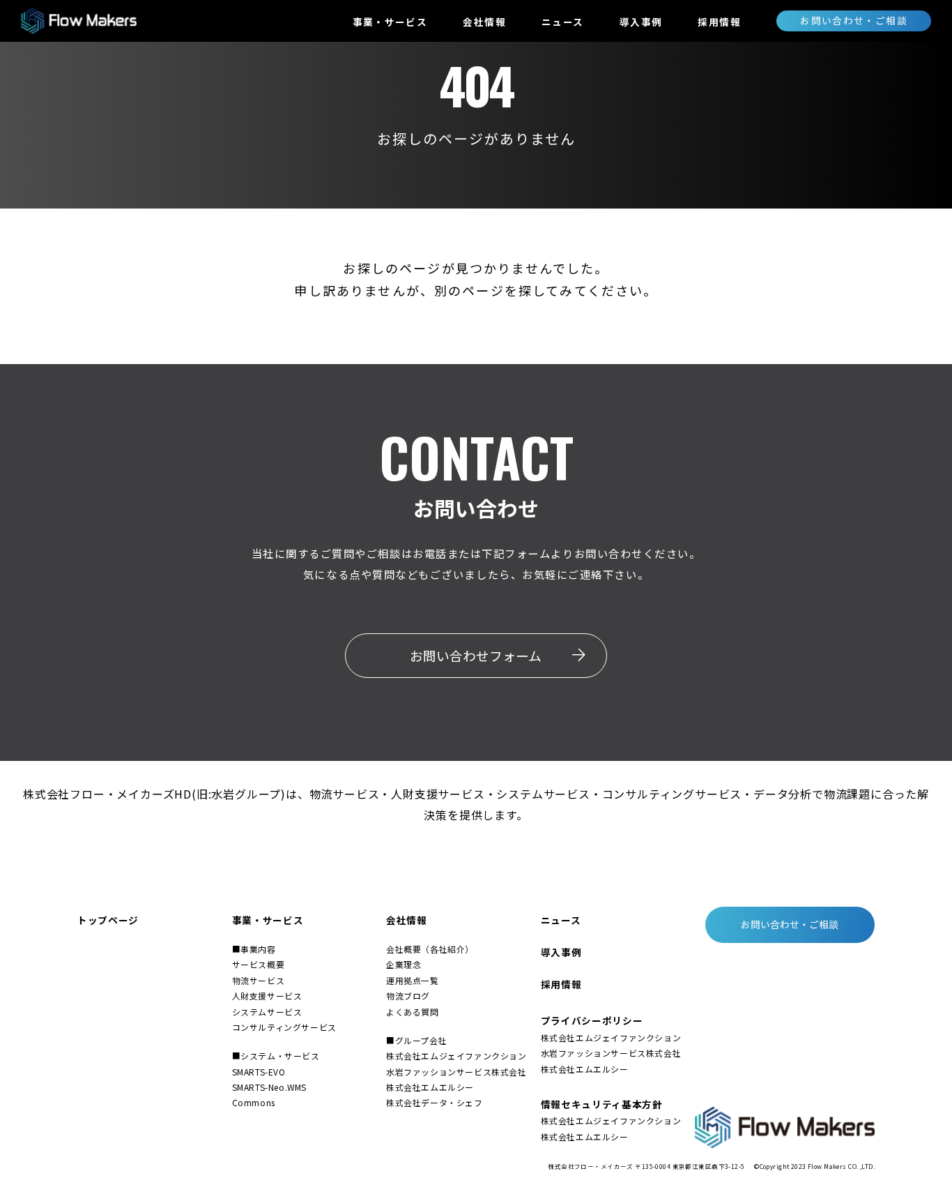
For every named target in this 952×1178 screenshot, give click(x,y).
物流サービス (258, 980)
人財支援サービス (267, 996)
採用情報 (719, 22)
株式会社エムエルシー (430, 1087)
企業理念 (403, 964)
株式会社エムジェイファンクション (456, 1056)
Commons (253, 1102)
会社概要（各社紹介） (430, 949)
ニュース (562, 22)
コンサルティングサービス (284, 1027)
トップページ (108, 920)
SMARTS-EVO (259, 1072)
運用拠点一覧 (412, 980)
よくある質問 (412, 1012)
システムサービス (267, 1012)
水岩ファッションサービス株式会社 (456, 1072)
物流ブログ (408, 996)
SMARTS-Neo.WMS (269, 1087)
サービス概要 (258, 964)
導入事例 (641, 22)
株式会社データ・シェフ (434, 1102)
